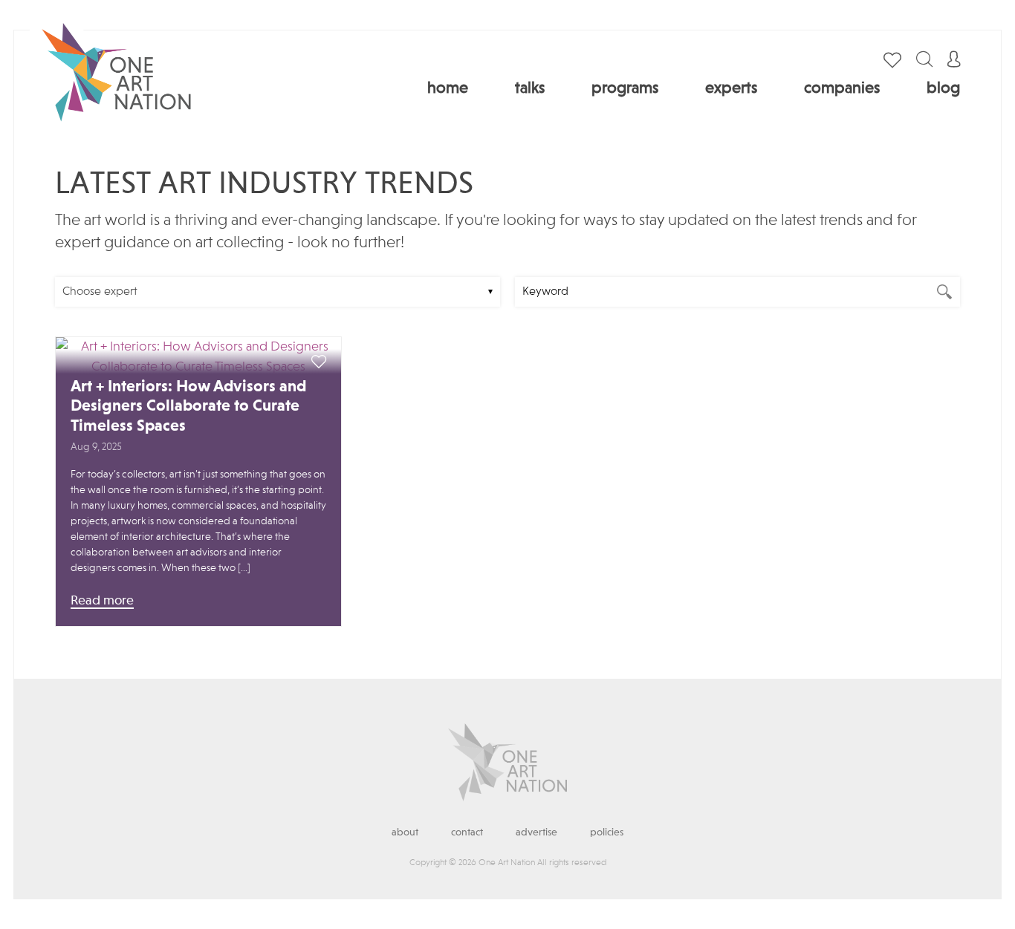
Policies (606, 832)
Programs (624, 88)
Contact (467, 832)
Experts (731, 88)
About (405, 832)
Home (447, 88)
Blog (943, 88)
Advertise (536, 832)
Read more (102, 600)
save (318, 362)
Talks (530, 88)
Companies (842, 88)
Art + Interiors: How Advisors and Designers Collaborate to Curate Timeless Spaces (188, 406)
